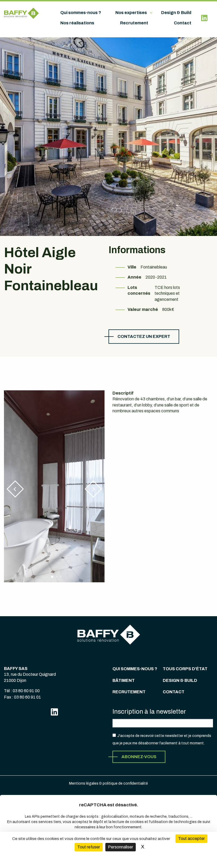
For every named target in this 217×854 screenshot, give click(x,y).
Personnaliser (120, 847)
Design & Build (176, 12)
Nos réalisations (77, 23)
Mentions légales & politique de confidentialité (108, 783)
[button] (15, 489)
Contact (182, 23)
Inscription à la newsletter (149, 711)
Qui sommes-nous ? (80, 12)
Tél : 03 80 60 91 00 (22, 690)
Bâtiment (123, 680)
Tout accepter (191, 838)
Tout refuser (88, 847)
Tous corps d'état (185, 669)
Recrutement (134, 23)
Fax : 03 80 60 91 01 (22, 697)
